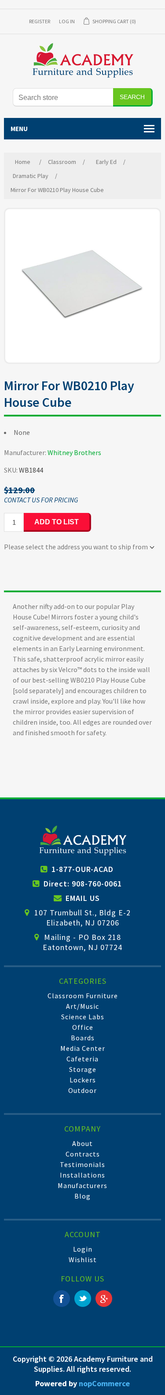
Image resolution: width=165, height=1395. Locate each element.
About (82, 1143)
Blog (82, 1196)
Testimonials (82, 1164)
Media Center (82, 1048)
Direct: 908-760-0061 (83, 884)
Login (82, 1249)
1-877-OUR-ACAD (82, 869)
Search (132, 96)
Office (82, 1027)
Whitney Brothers (74, 452)
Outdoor (82, 1090)
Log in (67, 21)
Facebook (61, 1298)
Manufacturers (82, 1185)
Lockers (83, 1080)
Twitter (82, 1298)
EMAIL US (83, 898)
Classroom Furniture (83, 996)
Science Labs (82, 1017)
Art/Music (82, 1006)
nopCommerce (104, 1383)
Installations (82, 1175)
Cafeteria (82, 1059)
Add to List (56, 522)
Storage (82, 1069)
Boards (83, 1038)
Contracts (83, 1154)
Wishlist (83, 1259)
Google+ (103, 1298)
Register (39, 21)
